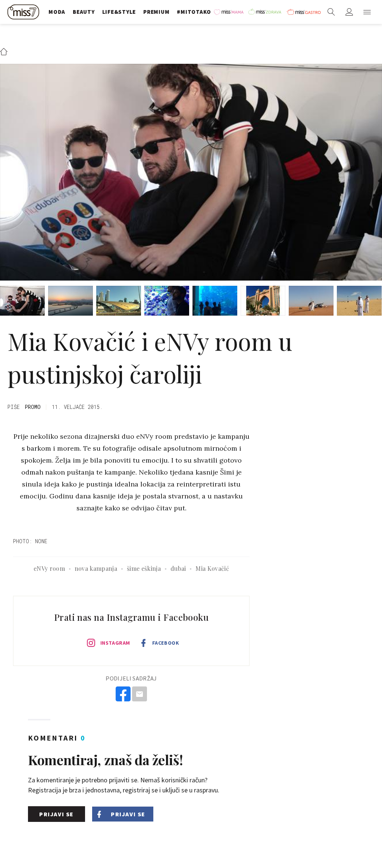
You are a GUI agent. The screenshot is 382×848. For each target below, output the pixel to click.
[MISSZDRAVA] (265, 12)
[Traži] (331, 11)
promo (33, 406)
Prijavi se (56, 814)
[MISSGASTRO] (303, 12)
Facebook (165, 642)
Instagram (115, 642)
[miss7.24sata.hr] (24, 12)
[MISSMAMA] (229, 12)
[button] (367, 11)
